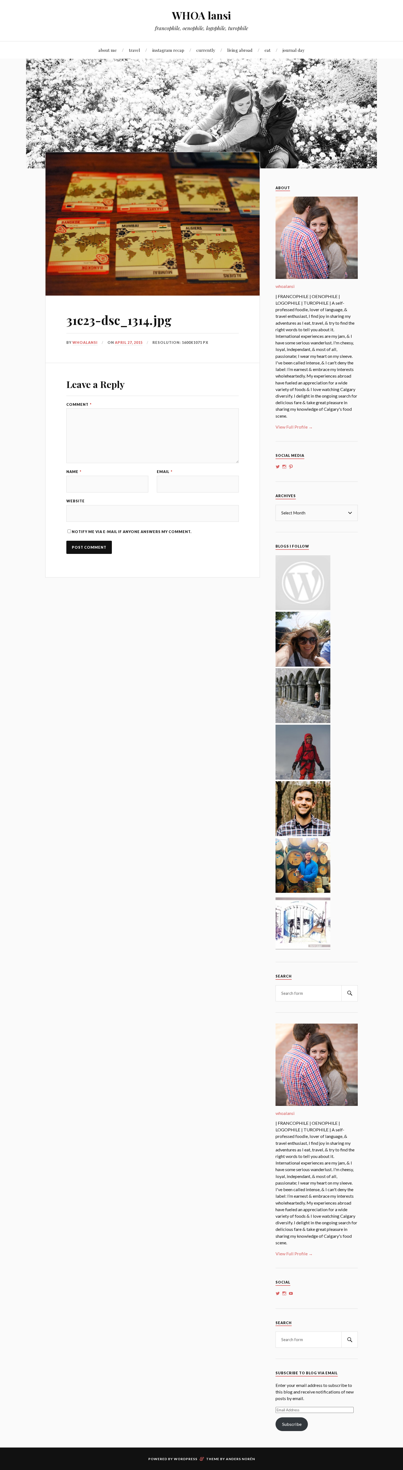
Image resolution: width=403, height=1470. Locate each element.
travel (134, 50)
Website (75, 501)
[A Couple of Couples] (303, 608)
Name (73, 472)
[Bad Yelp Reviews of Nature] (303, 777)
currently (205, 50)
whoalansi (85, 342)
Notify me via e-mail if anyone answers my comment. (132, 531)
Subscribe (292, 1424)
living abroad (239, 50)
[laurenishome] (303, 947)
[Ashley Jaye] (303, 721)
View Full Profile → (294, 426)
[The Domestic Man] (303, 834)
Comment (79, 404)
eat (268, 50)
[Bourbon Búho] (303, 891)
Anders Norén (240, 1459)
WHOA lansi (201, 15)
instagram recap (168, 50)
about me (107, 50)
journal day (294, 50)
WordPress (185, 1459)
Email (164, 472)
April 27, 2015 (129, 342)
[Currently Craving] (303, 664)
